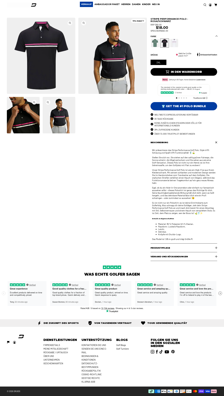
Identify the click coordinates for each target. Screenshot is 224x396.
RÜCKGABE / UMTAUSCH (55, 352)
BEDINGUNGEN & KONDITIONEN (90, 358)
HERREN (125, 4)
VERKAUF (86, 4)
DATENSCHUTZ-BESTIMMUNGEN (90, 365)
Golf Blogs (121, 345)
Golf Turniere (122, 348)
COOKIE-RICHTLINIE (92, 374)
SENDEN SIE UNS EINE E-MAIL (94, 350)
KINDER (146, 4)
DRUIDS (17, 391)
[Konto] (210, 4)
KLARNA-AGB (88, 381)
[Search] (204, 4)
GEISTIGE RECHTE (91, 378)
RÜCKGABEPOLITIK (91, 370)
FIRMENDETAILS (51, 345)
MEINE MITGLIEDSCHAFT (55, 348)
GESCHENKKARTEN (53, 363)
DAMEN (136, 4)
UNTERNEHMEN (51, 359)
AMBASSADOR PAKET (107, 4)
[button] (215, 4)
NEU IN (156, 4)
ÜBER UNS (48, 356)
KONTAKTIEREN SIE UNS (94, 345)
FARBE (153, 36)
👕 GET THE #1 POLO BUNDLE (184, 106)
